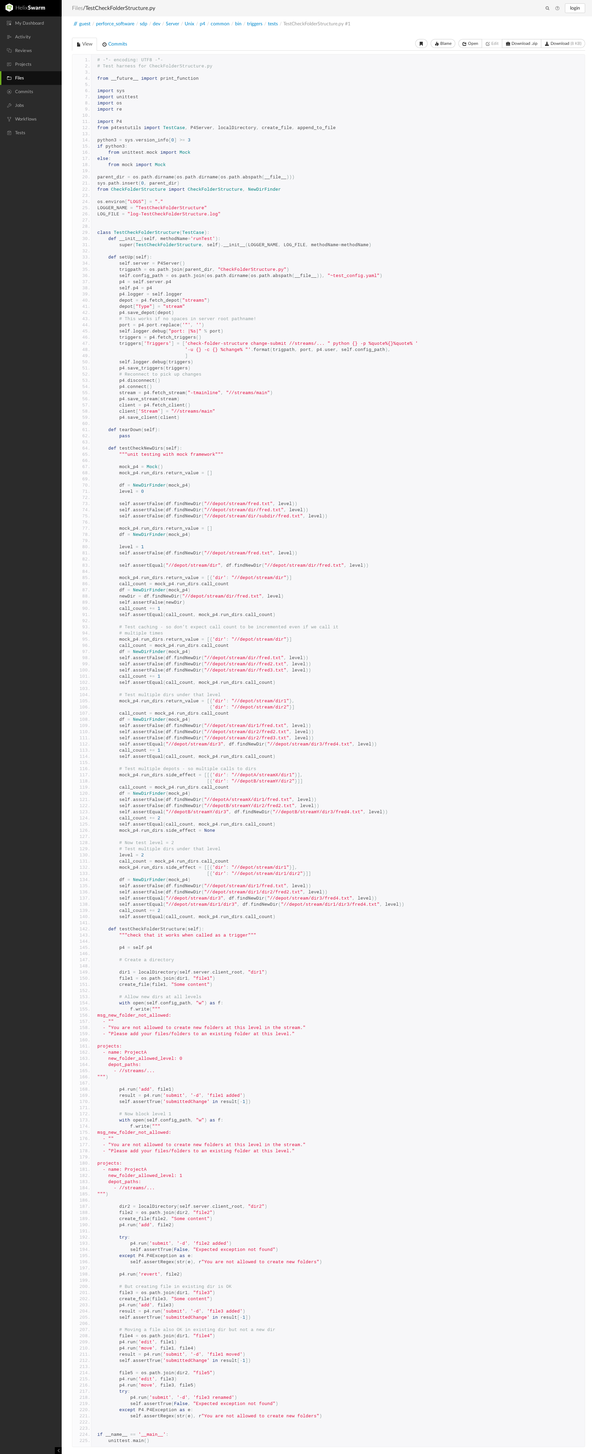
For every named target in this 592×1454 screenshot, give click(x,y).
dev (156, 24)
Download (565, 43)
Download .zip (524, 43)
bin (238, 24)
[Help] (557, 8)
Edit (494, 43)
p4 (202, 24)
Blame (445, 43)
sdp (143, 24)
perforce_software (115, 24)
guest (84, 24)
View (86, 44)
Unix (189, 24)
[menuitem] (31, 23)
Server (172, 24)
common (220, 24)
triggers (254, 24)
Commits (117, 44)
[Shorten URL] (421, 43)
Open (472, 43)
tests (273, 24)
